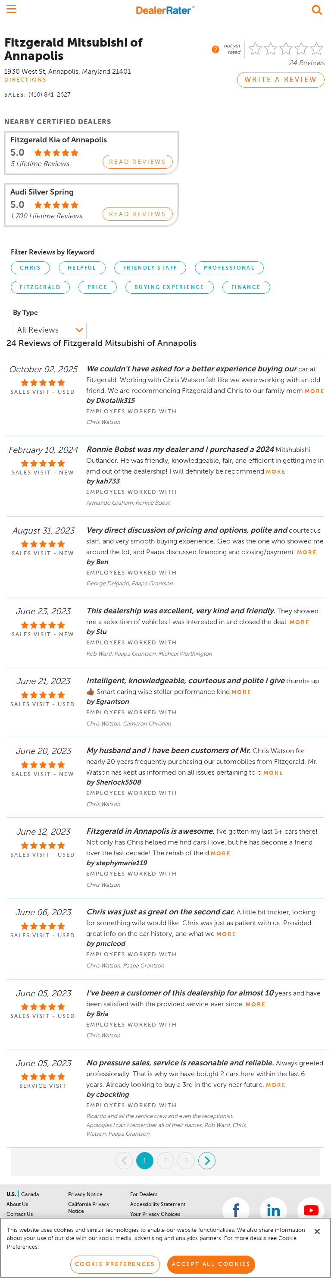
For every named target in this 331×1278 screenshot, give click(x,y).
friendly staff (150, 268)
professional (229, 268)
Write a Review (280, 80)
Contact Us (19, 1214)
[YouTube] (311, 1211)
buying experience (169, 287)
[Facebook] (236, 1211)
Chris (30, 268)
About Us (17, 1204)
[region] (165, 1248)
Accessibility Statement (157, 1204)
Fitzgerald (40, 287)
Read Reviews (137, 162)
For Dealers (143, 1194)
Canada (30, 1194)
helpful (82, 268)
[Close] (317, 1231)
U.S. (11, 1194)
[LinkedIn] (273, 1211)
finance (246, 287)
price (97, 287)
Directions (25, 80)
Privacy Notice (85, 1194)
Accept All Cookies (211, 1264)
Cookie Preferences (115, 1264)
